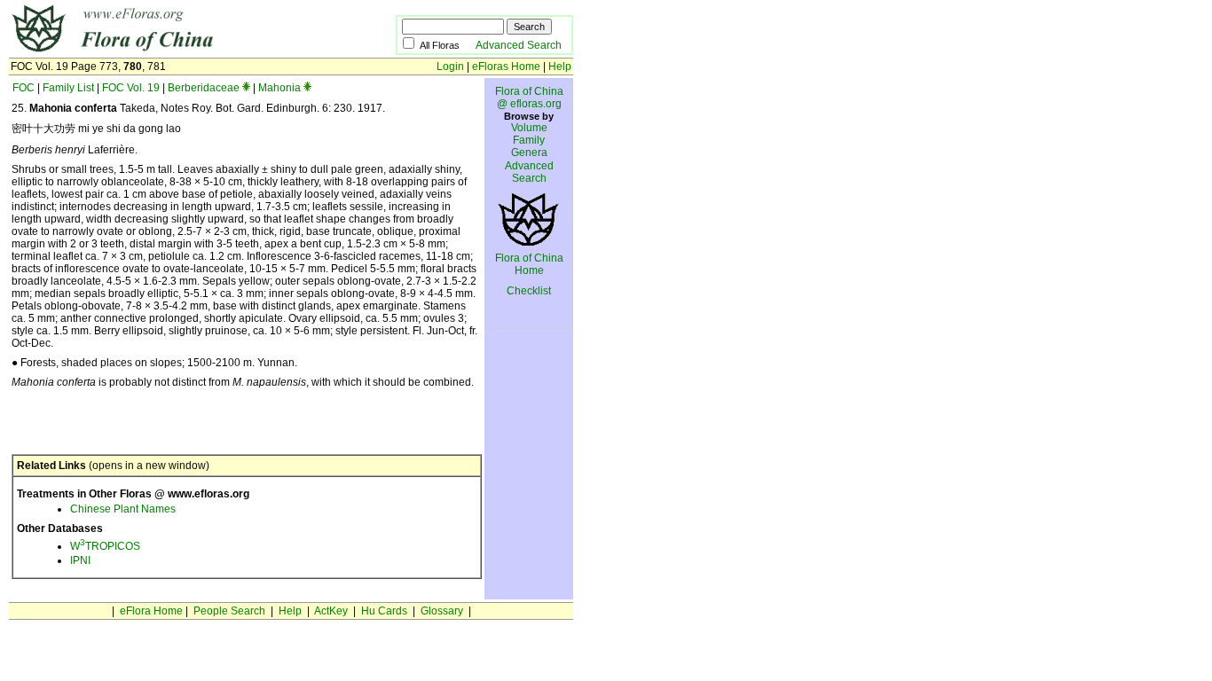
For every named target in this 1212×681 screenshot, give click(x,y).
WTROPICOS (105, 546)
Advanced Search (519, 45)
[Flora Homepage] (175, 51)
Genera (529, 152)
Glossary (442, 611)
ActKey (331, 611)
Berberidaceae (204, 88)
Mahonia (279, 88)
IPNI (80, 560)
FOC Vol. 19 (131, 88)
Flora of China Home (529, 264)
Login (450, 66)
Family (529, 140)
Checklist (529, 291)
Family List (68, 88)
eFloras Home (506, 66)
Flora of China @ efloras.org (529, 97)
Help (559, 66)
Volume (529, 127)
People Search (229, 611)
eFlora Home (151, 611)
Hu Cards (384, 611)
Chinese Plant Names (123, 509)
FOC (23, 88)
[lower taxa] (246, 88)
